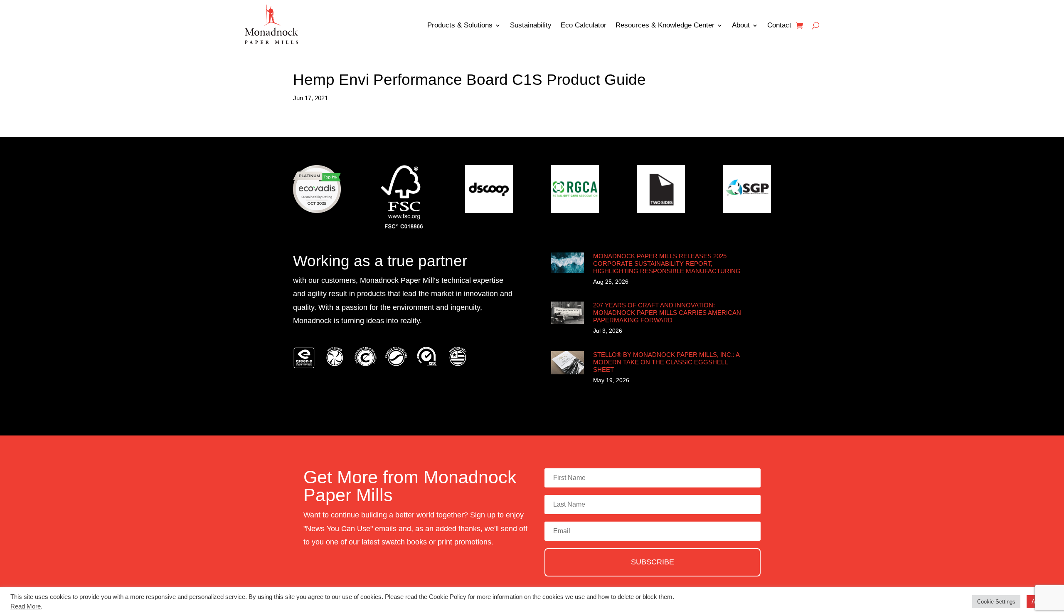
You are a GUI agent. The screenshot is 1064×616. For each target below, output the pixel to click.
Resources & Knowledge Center (665, 25)
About (741, 25)
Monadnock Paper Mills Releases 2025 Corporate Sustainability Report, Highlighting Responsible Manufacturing (667, 263)
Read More (25, 606)
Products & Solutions (460, 25)
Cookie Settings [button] (996, 602)
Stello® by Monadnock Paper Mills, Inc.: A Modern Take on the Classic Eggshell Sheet (666, 362)
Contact (779, 25)
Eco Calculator (583, 25)
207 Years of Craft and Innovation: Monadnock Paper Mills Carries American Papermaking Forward (667, 313)
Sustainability (531, 25)
